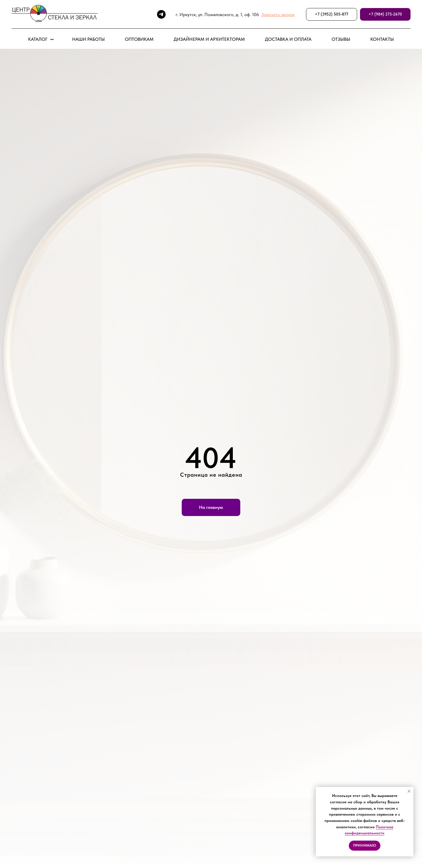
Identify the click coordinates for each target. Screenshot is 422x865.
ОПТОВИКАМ (139, 39)
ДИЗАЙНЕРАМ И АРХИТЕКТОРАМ (209, 39)
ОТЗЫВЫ (341, 39)
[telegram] (161, 14)
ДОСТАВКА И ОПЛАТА (288, 39)
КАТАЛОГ (38, 39)
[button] (278, 14)
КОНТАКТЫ (382, 39)
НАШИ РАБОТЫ (88, 39)
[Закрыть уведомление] (409, 791)
